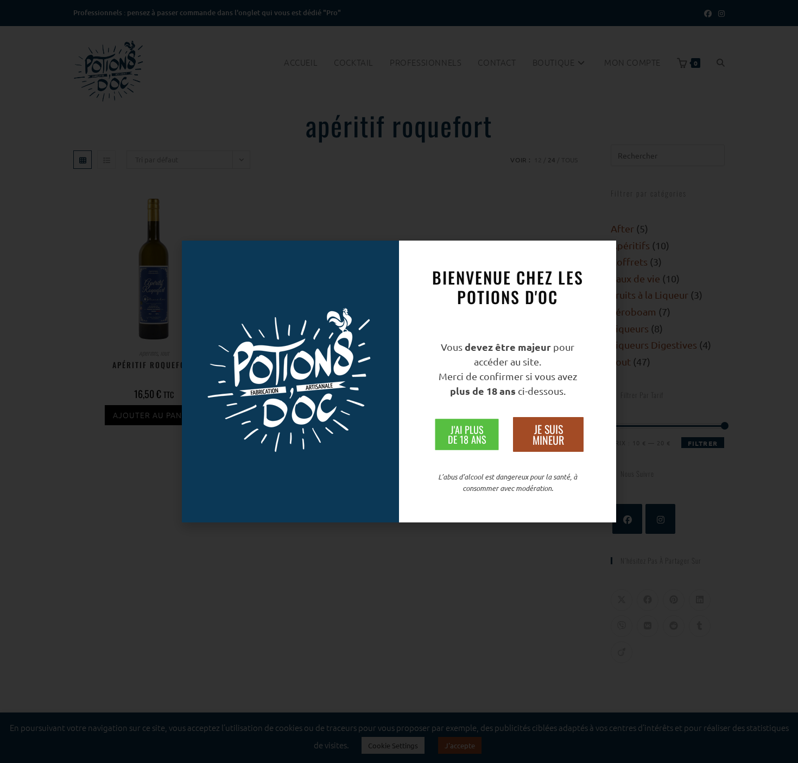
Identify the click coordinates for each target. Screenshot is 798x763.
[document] (399, 381)
